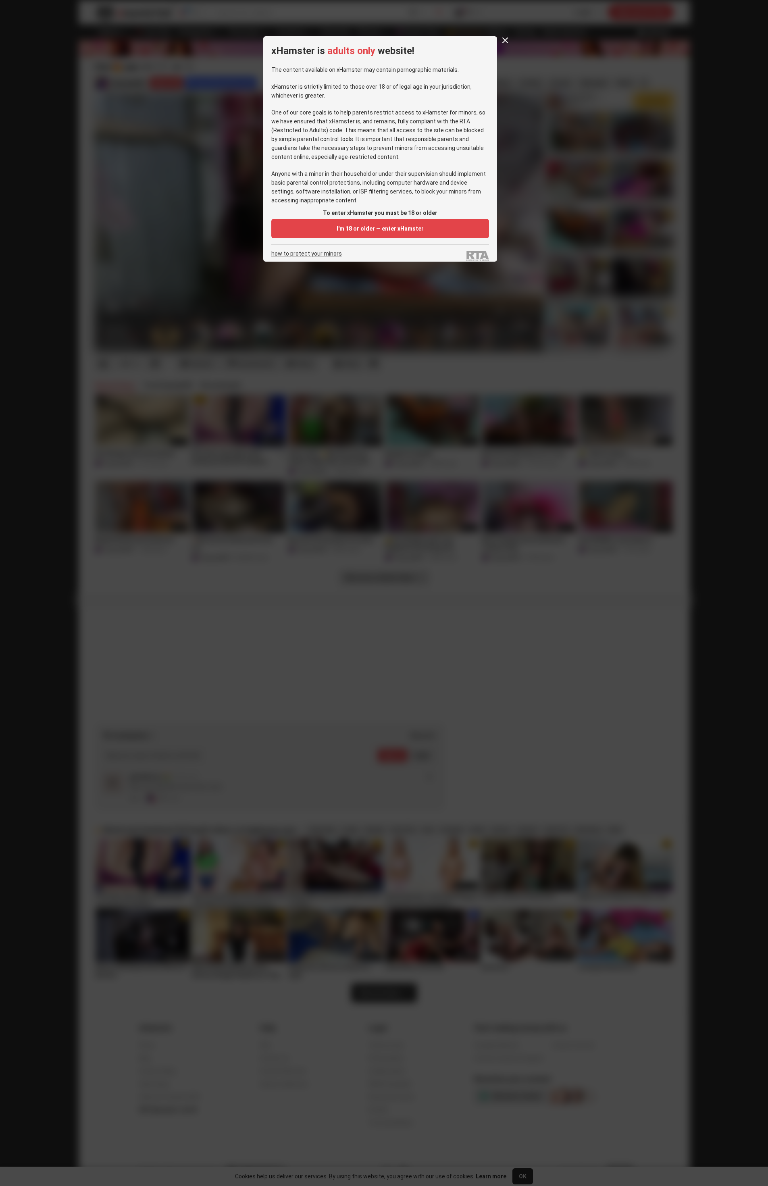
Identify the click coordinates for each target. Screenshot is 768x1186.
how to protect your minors (306, 254)
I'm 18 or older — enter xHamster (380, 228)
